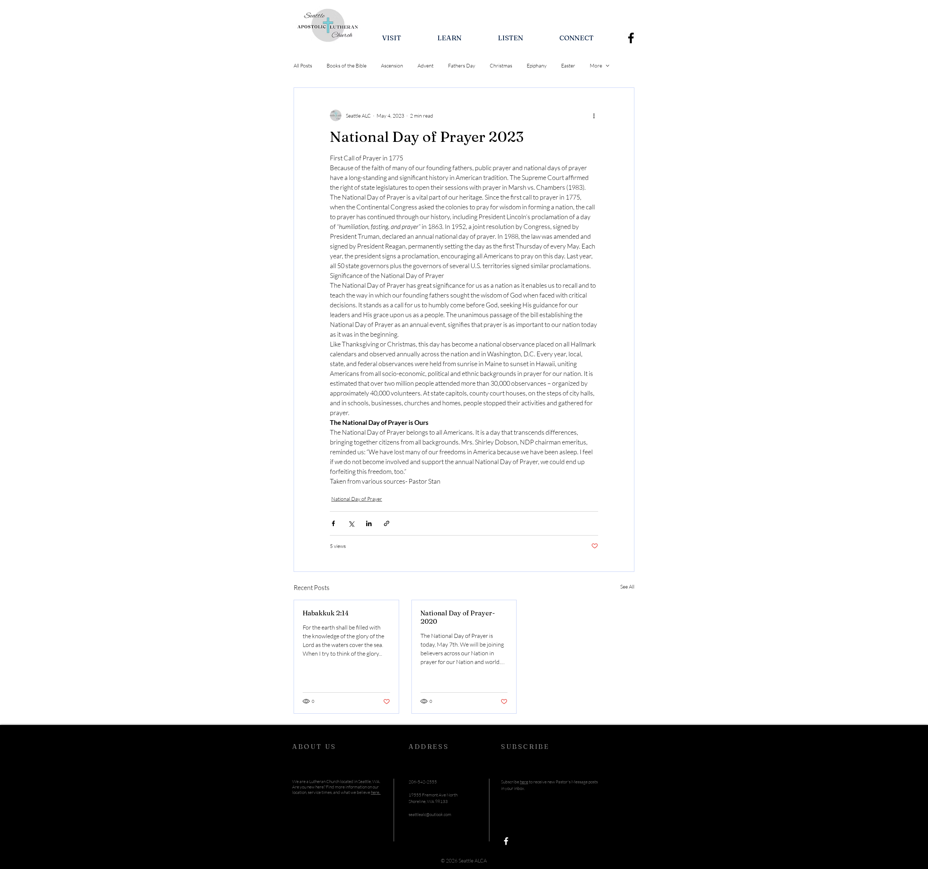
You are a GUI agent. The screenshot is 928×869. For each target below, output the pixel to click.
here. (376, 792)
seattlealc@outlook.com (430, 814)
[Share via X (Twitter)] (351, 523)
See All (627, 586)
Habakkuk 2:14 (326, 613)
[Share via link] (386, 523)
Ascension (392, 65)
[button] (391, 38)
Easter (568, 65)
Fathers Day (461, 65)
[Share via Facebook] (333, 523)
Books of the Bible (346, 65)
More (596, 65)
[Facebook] (631, 38)
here (524, 781)
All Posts (303, 65)
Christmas (501, 65)
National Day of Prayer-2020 (457, 617)
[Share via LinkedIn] (368, 523)
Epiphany (537, 65)
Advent (426, 65)
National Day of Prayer (356, 499)
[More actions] (593, 115)
